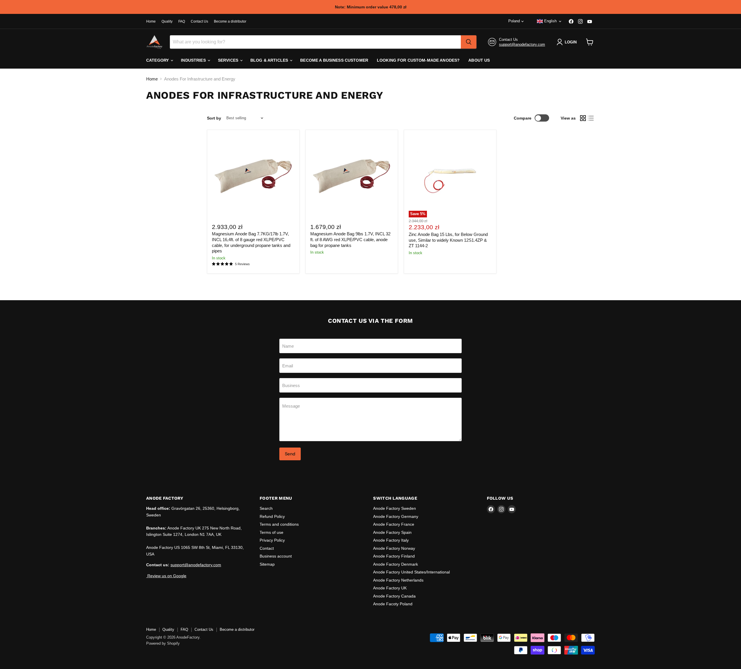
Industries (194, 60)
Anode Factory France (393, 524)
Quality (167, 21)
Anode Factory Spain (392, 532)
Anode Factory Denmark (395, 564)
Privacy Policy (272, 540)
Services (228, 60)
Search (266, 508)
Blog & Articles (269, 60)
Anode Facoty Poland (392, 604)
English (550, 21)
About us (479, 60)
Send (290, 454)
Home (151, 21)
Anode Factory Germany (395, 516)
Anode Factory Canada (394, 596)
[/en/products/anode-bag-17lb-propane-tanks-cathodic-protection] (253, 176)
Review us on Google (166, 575)
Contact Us (199, 21)
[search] (468, 42)
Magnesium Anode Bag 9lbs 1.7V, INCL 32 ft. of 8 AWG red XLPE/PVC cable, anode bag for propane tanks (350, 239)
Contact (267, 548)
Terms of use (271, 532)
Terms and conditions (279, 524)
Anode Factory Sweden (394, 508)
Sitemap (267, 564)
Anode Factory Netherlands (398, 580)
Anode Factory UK (390, 588)
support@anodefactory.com (522, 44)
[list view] (591, 118)
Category (158, 60)
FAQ (181, 21)
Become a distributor (230, 21)
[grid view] (583, 118)
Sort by (214, 118)
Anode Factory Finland (394, 556)
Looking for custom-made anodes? (418, 60)
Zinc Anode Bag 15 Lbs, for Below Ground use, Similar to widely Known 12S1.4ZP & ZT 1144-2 (448, 240)
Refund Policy (272, 516)
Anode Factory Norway (394, 548)
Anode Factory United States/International (411, 572)
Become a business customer (334, 60)
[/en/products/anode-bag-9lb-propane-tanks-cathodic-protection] (351, 176)
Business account (276, 556)
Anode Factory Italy (391, 540)
